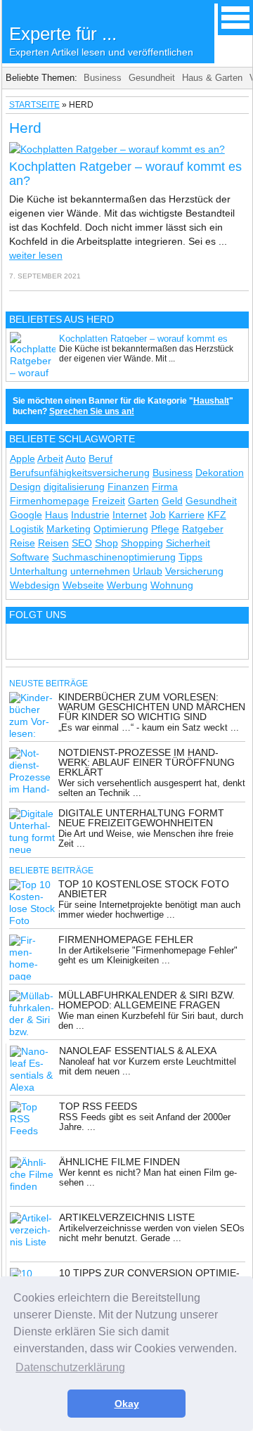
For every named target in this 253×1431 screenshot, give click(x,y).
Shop (106, 542)
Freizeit (108, 500)
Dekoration (219, 472)
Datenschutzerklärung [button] (70, 1367)
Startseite (34, 105)
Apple (22, 458)
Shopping (142, 542)
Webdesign (35, 585)
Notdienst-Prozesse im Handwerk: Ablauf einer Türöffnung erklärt (146, 762)
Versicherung (194, 571)
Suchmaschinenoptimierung (114, 557)
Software (29, 557)
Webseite (83, 585)
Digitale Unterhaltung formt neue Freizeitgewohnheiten (141, 817)
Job (158, 514)
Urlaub (147, 571)
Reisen (53, 542)
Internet (129, 514)
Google (26, 514)
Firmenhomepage (49, 500)
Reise (22, 542)
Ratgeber (202, 528)
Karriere (187, 514)
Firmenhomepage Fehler (125, 939)
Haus (56, 514)
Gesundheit (152, 77)
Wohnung (171, 585)
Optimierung (120, 528)
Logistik (27, 528)
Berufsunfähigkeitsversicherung (80, 472)
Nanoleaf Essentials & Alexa (137, 1050)
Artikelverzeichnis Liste (127, 1217)
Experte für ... (101, 40)
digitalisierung (74, 486)
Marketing (68, 528)
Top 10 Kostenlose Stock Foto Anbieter (143, 888)
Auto (75, 458)
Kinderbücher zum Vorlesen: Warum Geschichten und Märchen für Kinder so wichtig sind (151, 706)
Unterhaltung (38, 571)
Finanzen (128, 486)
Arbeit (50, 458)
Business (103, 77)
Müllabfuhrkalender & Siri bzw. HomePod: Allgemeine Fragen (146, 999)
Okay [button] (127, 1403)
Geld (172, 500)
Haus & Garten (212, 77)
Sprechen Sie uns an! (91, 411)
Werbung (127, 585)
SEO (82, 542)
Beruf (100, 458)
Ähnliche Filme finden (119, 1161)
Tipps (190, 557)
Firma (165, 486)
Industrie (90, 514)
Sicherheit (188, 542)
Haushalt (211, 401)
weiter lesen (36, 255)
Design (25, 486)
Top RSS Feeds (98, 1106)
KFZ (216, 514)
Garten (143, 500)
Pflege (165, 528)
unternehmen (100, 571)
